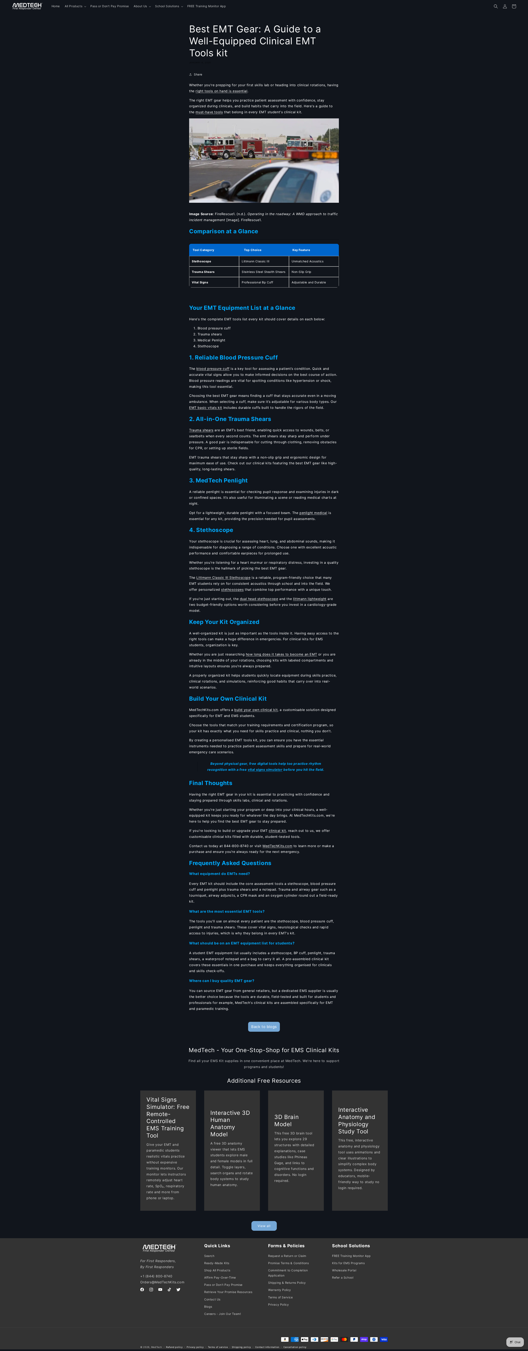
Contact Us (212, 1299)
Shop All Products (217, 1270)
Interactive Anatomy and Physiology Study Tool (356, 1120)
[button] (75, 6)
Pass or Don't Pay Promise (223, 1284)
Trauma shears (201, 430)
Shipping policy (241, 1347)
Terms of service (218, 1347)
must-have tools (209, 112)
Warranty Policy (279, 1290)
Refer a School (342, 1277)
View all (264, 1226)
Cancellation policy (294, 1347)
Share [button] (198, 74)
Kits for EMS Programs (348, 1263)
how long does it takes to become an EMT (281, 654)
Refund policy (174, 1347)
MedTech (156, 1347)
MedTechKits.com (277, 846)
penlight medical (313, 513)
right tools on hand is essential (221, 91)
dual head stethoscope (259, 599)
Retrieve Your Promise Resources (228, 1292)
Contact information (267, 1347)
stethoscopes (232, 589)
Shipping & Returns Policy (287, 1282)
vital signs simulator (265, 769)
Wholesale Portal (344, 1270)
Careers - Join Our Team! (222, 1313)
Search (209, 1255)
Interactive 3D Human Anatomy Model (230, 1123)
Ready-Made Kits (216, 1263)
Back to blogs (264, 1026)
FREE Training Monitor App (351, 1255)
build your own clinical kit (256, 710)
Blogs (208, 1306)
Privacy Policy (278, 1304)
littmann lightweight (309, 599)
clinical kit (277, 831)
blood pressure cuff (212, 369)
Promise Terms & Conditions (288, 1263)
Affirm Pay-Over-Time (220, 1277)
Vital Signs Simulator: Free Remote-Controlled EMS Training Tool (167, 1117)
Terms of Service (280, 1297)
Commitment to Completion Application (288, 1272)
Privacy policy (195, 1347)
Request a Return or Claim (287, 1255)
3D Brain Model (286, 1120)
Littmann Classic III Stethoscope (223, 577)
